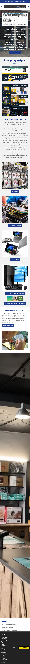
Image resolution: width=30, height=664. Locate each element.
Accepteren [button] (24, 647)
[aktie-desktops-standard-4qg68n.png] (23, 89)
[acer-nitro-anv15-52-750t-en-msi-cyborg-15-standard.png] (19, 111)
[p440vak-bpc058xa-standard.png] (15, 100)
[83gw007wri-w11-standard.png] (15, 89)
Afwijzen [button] (13, 647)
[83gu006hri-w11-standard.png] (6, 89)
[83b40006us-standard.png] (23, 100)
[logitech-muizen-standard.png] (6, 111)
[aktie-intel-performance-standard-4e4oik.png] (6, 100)
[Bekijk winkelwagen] (28, 6)
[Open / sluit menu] (1, 6)
